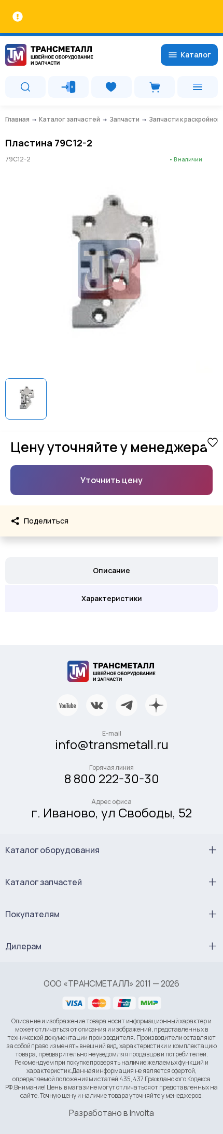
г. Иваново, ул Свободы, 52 (111, 812)
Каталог (195, 54)
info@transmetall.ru (112, 744)
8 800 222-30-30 (111, 778)
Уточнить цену (111, 480)
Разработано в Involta (111, 1112)
